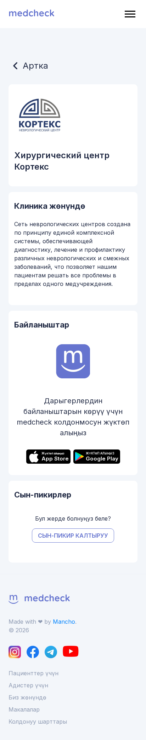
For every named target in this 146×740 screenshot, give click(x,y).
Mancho (64, 621)
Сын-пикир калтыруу (73, 535)
